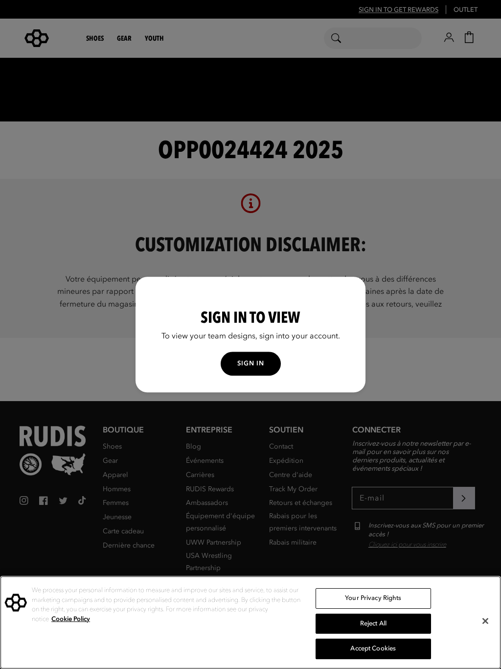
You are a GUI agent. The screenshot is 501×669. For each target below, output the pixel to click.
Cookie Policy (70, 619)
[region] (250, 622)
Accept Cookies (373, 648)
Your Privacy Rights (373, 598)
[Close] (485, 621)
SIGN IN (250, 363)
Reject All (373, 623)
